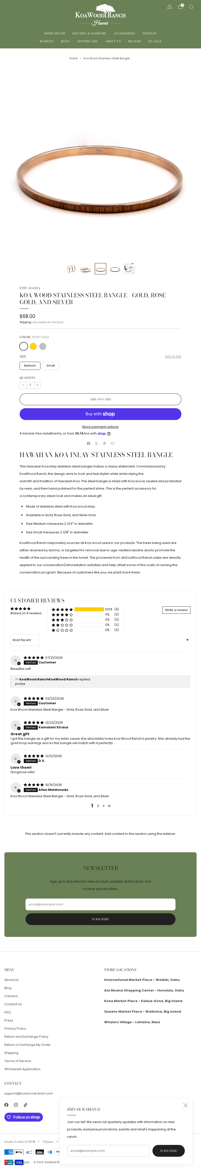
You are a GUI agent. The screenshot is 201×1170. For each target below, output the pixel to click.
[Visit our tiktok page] (25, 1105)
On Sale (155, 41)
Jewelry (149, 33)
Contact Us (13, 1004)
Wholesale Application (22, 1069)
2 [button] (98, 805)
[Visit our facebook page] (6, 1105)
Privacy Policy (15, 1028)
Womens (46, 41)
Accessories (124, 33)
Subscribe (168, 1151)
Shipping (25, 322)
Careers (11, 996)
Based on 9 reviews (26, 613)
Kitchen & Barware (89, 33)
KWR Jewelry (30, 288)
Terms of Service (17, 1061)
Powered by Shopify (16, 1162)
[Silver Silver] (42, 346)
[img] (34, 657)
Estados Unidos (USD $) (19, 1142)
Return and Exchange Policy (26, 1036)
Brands (134, 41)
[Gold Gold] (33, 346)
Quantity (28, 377)
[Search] (191, 6)
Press (8, 1020)
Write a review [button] (176, 610)
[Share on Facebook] (88, 443)
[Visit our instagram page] (16, 1105)
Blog (8, 988)
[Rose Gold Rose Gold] (23, 346)
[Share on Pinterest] (104, 443)
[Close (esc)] (185, 1105)
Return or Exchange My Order (27, 1044)
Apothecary (87, 41)
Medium (30, 366)
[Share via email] (112, 443)
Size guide (173, 356)
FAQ (7, 1012)
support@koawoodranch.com (28, 1093)
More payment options (100, 426)
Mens (65, 41)
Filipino (48, 1142)
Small (51, 366)
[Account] (169, 6)
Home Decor (54, 33)
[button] (62, 609)
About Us (113, 41)
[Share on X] (96, 443)
